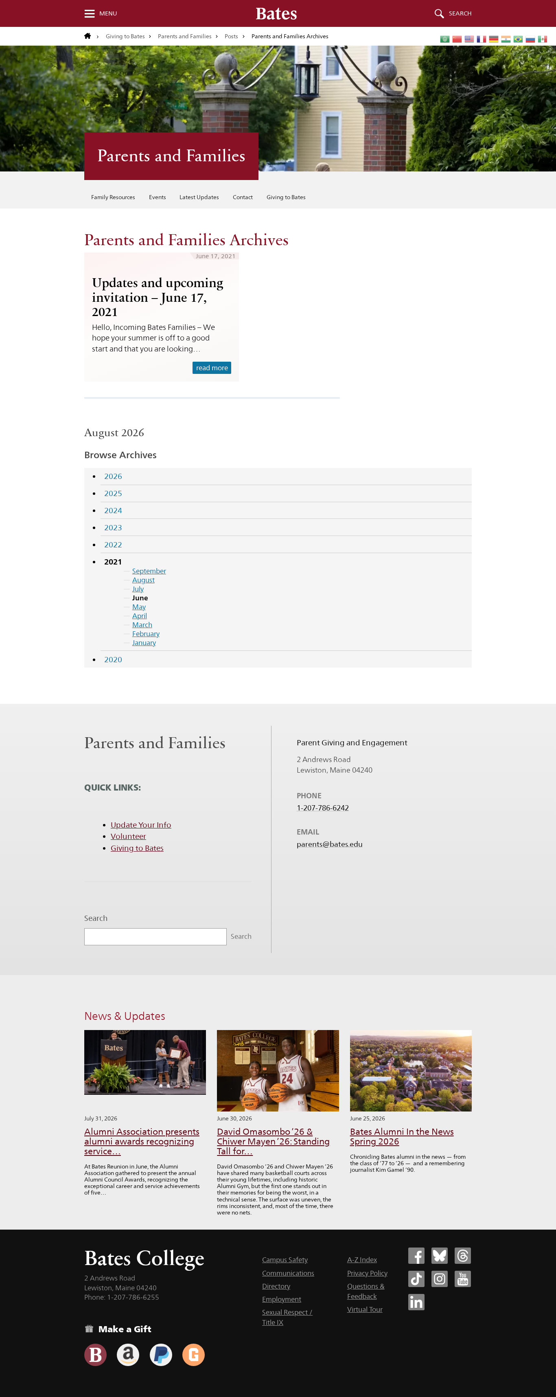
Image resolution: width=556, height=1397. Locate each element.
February (146, 634)
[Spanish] (543, 39)
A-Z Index (362, 1260)
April (139, 616)
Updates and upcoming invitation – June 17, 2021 (157, 297)
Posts (231, 36)
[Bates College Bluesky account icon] (439, 1256)
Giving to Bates (125, 36)
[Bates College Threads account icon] (463, 1256)
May (139, 607)
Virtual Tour (365, 1309)
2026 (113, 476)
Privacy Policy (367, 1273)
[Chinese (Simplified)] (457, 39)
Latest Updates (199, 197)
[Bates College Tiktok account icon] (416, 1279)
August (143, 580)
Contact (243, 197)
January (144, 643)
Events (157, 197)
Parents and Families (185, 36)
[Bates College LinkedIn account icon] (416, 1302)
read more (212, 368)
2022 (113, 544)
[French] (482, 39)
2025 (113, 493)
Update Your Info (141, 824)
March (142, 625)
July (138, 589)
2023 (113, 527)
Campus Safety (285, 1260)
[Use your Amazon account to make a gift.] (128, 1355)
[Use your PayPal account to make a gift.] (161, 1355)
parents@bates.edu (330, 844)
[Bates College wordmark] (276, 13)
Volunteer (128, 836)
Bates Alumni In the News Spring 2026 (402, 1137)
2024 (113, 510)
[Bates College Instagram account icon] (439, 1279)
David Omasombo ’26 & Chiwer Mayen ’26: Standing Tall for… (273, 1141)
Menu (108, 13)
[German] (494, 39)
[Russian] (530, 39)
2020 (113, 659)
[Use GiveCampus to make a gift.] (193, 1355)
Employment (281, 1299)
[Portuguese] (518, 39)
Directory (276, 1286)
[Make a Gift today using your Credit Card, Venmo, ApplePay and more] (95, 1355)
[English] (469, 39)
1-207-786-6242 (323, 808)
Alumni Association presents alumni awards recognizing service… (141, 1141)
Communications (288, 1273)
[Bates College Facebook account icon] (416, 1256)
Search (460, 13)
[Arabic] (445, 39)
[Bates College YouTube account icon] (463, 1279)
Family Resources (113, 197)
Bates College (144, 1258)
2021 (113, 561)
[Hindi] (506, 39)
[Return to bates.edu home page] (91, 36)
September (149, 571)
